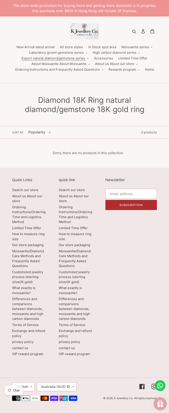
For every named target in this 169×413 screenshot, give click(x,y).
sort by (18, 132)
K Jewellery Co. (123, 398)
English (22, 386)
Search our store (25, 190)
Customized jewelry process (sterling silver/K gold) (27, 277)
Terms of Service (25, 325)
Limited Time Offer (26, 228)
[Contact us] (160, 385)
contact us (20, 348)
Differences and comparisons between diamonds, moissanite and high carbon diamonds (27, 309)
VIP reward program (27, 354)
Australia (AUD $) (55, 386)
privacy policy (22, 342)
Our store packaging (28, 245)
